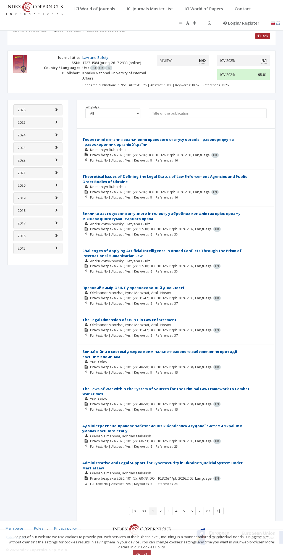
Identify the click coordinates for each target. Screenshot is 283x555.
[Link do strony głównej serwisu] (34, 7)
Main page (14, 528)
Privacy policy (65, 528)
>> (208, 510)
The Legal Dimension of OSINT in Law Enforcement (129, 319)
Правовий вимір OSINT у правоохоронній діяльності (133, 287)
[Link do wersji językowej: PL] (273, 22)
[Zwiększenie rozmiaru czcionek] (197, 23)
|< (134, 510)
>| (218, 510)
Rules (38, 528)
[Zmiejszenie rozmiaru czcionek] (178, 23)
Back (264, 35)
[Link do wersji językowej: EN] (278, 22)
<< (144, 510)
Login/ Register (243, 23)
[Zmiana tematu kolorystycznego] (209, 23)
